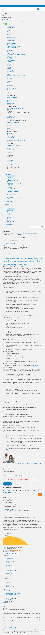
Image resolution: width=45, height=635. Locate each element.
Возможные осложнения (18, 261)
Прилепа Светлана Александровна (28, 233)
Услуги (8, 30)
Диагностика (10, 31)
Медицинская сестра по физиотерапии (16, 54)
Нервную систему (10, 561)
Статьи (8, 216)
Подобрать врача (12, 171)
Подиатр (9, 82)
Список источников (22, 264)
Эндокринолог (10, 50)
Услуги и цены (8, 25)
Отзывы (6, 205)
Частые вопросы (14, 264)
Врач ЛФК (9, 58)
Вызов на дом (15, 22)
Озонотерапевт (10, 71)
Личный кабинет (23, 22)
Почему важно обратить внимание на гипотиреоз (19, 258)
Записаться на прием (7, 22)
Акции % (7, 204)
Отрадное (12, 188)
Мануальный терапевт (12, 47)
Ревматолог (13, 46)
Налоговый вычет (11, 218)
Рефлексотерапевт (11, 70)
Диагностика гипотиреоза (30, 261)
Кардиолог (9, 81)
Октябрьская (12, 185)
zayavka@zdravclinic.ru (8, 599)
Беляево (15, 199)
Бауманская (12, 179)
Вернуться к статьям (10, 242)
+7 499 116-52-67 (7, 6)
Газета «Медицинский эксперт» (13, 593)
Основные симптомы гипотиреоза (19, 260)
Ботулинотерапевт (11, 88)
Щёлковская (12, 193)
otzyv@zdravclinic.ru (7, 602)
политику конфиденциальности (35, 485)
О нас (8, 211)
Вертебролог (10, 68)
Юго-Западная (14, 196)
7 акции (14, 499)
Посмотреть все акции (8, 509)
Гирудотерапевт (11, 73)
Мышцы (7, 562)
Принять (23, 634)
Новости (9, 213)
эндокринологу (34, 365)
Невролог (12, 43)
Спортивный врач (11, 60)
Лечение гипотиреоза (16, 263)
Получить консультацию (13, 33)
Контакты (9, 220)
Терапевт (9, 67)
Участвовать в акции (8, 507)
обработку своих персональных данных (18, 485)
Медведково (14, 202)
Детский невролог (11, 91)
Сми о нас (9, 214)
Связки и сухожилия (10, 564)
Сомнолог (9, 63)
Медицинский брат (11, 57)
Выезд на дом (9, 574)
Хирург (8, 92)
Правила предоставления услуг (10, 627)
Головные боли (9, 559)
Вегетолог (9, 80)
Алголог (9, 61)
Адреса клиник (39, 6)
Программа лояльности (11, 594)
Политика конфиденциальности (10, 625)
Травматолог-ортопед (12, 51)
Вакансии (9, 217)
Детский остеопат (11, 89)
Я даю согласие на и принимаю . (22, 485)
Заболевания (8, 173)
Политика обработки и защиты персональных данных (15, 622)
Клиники (7, 174)
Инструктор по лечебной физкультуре (16, 75)
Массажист (9, 74)
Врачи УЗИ (9, 78)
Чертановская (12, 191)
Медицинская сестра (12, 56)
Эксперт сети (10, 85)
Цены (8, 34)
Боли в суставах (9, 558)
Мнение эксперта (26, 263)
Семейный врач (10, 65)
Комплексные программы (11, 37)
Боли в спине (9, 557)
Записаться (8, 483)
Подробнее (5, 535)
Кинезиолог (9, 84)
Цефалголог (9, 87)
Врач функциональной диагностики (15, 77)
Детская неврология (11, 36)
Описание (5, 258)
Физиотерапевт (10, 53)
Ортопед (13, 44)
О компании (7, 207)
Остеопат (9, 49)
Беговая (14, 182)
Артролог (9, 64)
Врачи (6, 38)
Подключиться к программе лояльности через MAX (14, 229)
